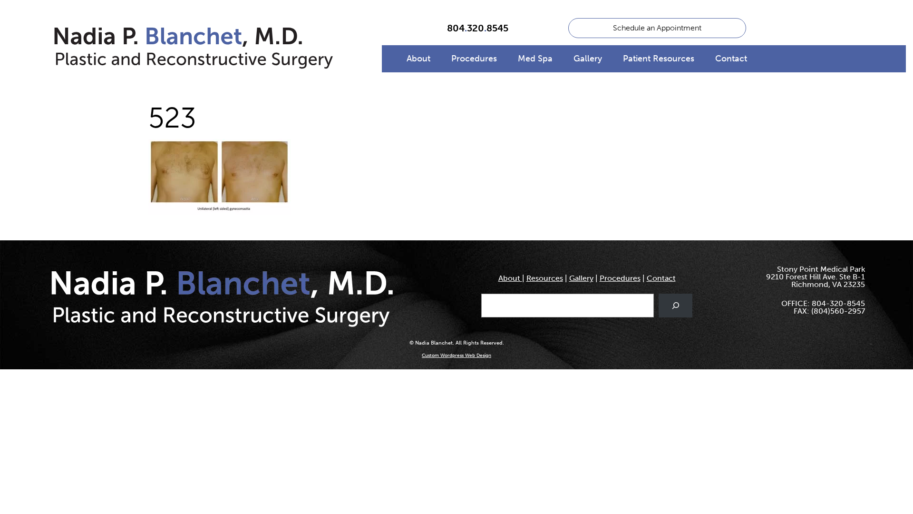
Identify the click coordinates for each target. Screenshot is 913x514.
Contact (731, 58)
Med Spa (535, 58)
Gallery (587, 58)
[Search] (675, 305)
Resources (544, 278)
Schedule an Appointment (657, 27)
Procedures (474, 58)
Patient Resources (658, 58)
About (418, 58)
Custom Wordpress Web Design (456, 355)
